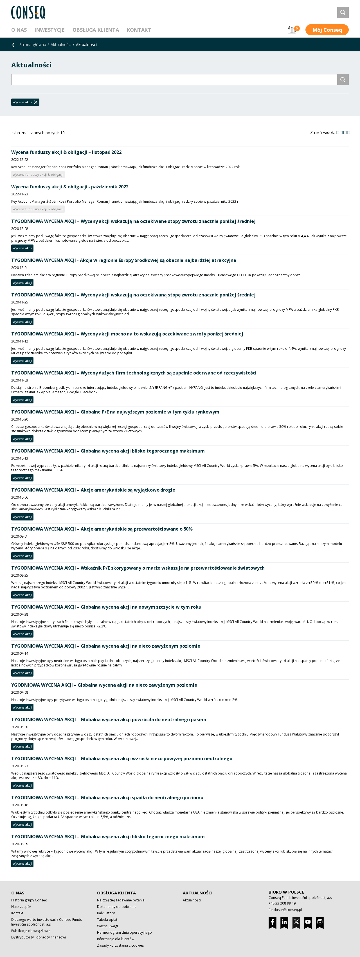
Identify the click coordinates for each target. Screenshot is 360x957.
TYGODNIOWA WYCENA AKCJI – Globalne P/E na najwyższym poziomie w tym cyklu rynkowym (115, 412)
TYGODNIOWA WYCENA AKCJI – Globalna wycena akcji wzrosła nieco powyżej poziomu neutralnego (121, 758)
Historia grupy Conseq (29, 900)
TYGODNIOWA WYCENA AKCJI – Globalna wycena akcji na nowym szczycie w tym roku (106, 607)
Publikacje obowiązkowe (30, 930)
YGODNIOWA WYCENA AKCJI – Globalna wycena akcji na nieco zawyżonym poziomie (104, 685)
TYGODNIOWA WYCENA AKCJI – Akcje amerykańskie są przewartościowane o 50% (102, 529)
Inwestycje (49, 29)
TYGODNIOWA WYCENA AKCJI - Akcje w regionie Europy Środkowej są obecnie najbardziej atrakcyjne (123, 260)
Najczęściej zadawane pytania (121, 900)
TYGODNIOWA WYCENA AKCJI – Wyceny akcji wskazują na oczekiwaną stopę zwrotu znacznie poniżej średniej (133, 295)
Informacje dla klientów (115, 939)
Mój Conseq (327, 29)
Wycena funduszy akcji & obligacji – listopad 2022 (66, 152)
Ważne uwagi (107, 926)
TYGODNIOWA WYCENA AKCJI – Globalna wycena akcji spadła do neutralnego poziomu (107, 797)
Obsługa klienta (96, 29)
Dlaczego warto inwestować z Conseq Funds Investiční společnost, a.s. (46, 922)
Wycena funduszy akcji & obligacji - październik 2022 (70, 187)
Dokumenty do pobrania (116, 906)
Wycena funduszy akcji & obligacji (38, 174)
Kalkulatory (106, 913)
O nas (18, 29)
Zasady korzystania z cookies (120, 945)
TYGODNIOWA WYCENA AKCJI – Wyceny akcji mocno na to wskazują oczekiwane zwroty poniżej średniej (127, 334)
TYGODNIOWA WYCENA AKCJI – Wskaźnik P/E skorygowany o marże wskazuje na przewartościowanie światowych (138, 568)
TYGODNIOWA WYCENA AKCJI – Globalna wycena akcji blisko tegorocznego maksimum (108, 451)
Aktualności (61, 44)
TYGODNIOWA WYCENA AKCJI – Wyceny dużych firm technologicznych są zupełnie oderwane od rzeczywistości (133, 373)
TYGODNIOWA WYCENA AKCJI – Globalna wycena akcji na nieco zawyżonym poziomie (105, 646)
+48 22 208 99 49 (282, 903)
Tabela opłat (107, 919)
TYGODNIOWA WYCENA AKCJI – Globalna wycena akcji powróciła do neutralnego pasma (108, 719)
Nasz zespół (21, 906)
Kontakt (139, 29)
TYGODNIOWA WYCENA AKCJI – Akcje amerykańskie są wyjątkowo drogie (93, 490)
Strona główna (32, 44)
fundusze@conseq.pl (285, 909)
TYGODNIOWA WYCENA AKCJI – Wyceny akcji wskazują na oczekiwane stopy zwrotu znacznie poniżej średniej (133, 221)
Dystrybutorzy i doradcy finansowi (38, 937)
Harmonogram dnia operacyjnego (124, 932)
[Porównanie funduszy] (292, 29)
